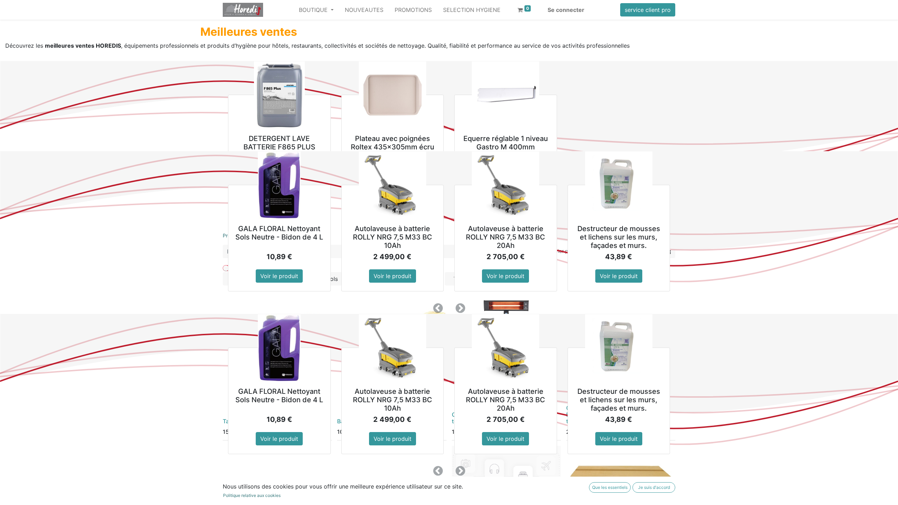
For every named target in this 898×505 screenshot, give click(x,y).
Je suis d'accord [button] (654, 487)
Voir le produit (279, 276)
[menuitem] (364, 10)
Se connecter (566, 9)
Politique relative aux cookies (252, 495)
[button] (438, 308)
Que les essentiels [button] (610, 487)
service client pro (648, 9)
